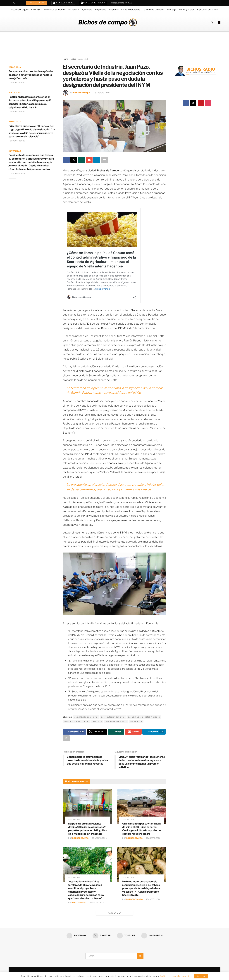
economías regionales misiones (144, 717)
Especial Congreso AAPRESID (26, 9)
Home (65, 59)
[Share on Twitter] (73, 160)
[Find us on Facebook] (9, 3)
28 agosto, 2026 (99, 838)
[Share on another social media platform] (104, 160)
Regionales (100, 9)
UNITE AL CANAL (38, 3)
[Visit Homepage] (107, 22)
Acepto (201, 976)
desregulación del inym (112, 717)
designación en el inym (86, 717)
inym (86, 721)
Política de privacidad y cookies (175, 976)
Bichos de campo (81, 92)
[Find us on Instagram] (21, 3)
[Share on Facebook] (66, 160)
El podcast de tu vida (207, 9)
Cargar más (114, 913)
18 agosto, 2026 (153, 899)
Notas (73, 59)
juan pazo (97, 721)
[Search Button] (212, 22)
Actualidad (73, 9)
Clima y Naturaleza (130, 9)
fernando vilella (72, 721)
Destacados (15, 93)
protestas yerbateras (116, 721)
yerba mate (136, 721)
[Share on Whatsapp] (81, 160)
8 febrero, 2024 (102, 92)
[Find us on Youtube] (18, 3)
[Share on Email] (89, 160)
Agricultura (86, 9)
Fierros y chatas (186, 9)
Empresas (114, 9)
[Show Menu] (219, 22)
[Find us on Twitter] (13, 3)
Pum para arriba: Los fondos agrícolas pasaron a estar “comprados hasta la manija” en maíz (31, 75)
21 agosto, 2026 (153, 838)
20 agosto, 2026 (96, 903)
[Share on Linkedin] (96, 160)
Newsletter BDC (64, 3)
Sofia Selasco (79, 903)
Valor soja (171, 9)
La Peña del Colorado (153, 9)
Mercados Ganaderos (55, 9)
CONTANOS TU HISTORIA (94, 3)
